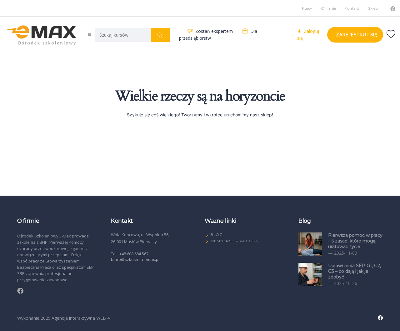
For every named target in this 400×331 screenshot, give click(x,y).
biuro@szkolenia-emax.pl (135, 259)
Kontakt (352, 8)
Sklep (373, 8)
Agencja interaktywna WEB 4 (81, 318)
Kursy (307, 8)
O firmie (328, 8)
